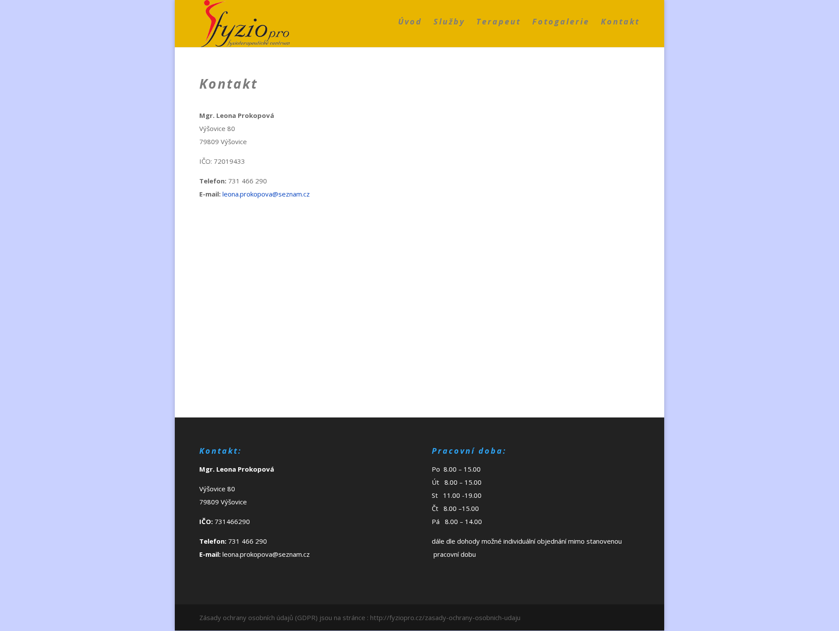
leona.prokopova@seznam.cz (266, 194)
